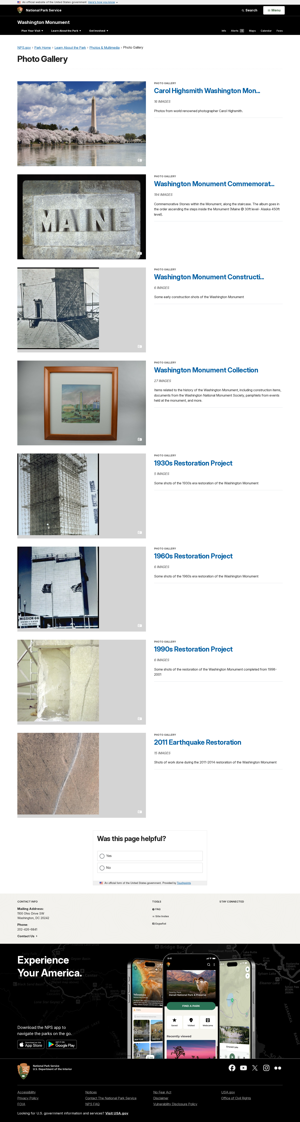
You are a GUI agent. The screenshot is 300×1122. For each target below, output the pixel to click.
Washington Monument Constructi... (209, 277)
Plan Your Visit (30, 30)
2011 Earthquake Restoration (197, 742)
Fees (280, 30)
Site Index (162, 916)
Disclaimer (160, 1098)
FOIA (21, 1104)
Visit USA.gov (116, 1113)
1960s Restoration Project (193, 556)
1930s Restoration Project (193, 463)
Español (160, 923)
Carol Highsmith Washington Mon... (207, 91)
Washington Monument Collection (206, 370)
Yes (109, 856)
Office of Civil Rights (236, 1098)
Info (224, 30)
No (108, 868)
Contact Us (26, 936)
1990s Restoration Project (193, 649)
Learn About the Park (64, 30)
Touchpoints (184, 883)
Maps (252, 30)
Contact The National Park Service (111, 1098)
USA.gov (228, 1092)
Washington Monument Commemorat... (214, 184)
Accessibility (26, 1092)
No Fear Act (162, 1092)
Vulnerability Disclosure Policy (175, 1104)
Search (251, 10)
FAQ (158, 909)
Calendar (266, 30)
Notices (91, 1092)
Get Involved (97, 30)
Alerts (236, 30)
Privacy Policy (28, 1098)
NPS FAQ (92, 1104)
